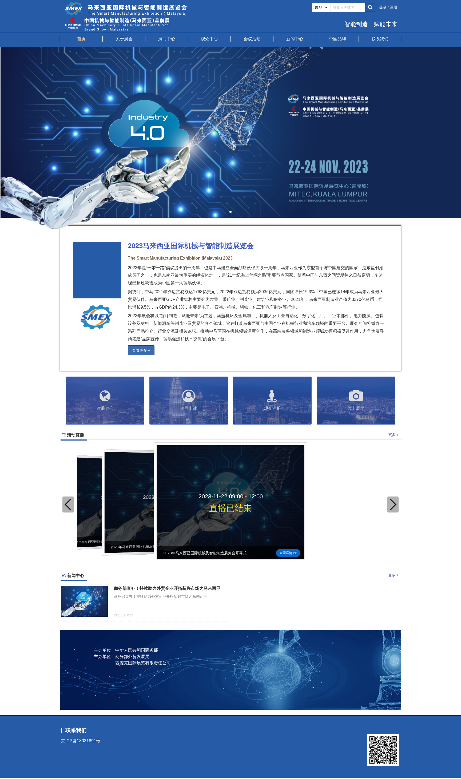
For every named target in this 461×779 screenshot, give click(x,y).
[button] (230, 212)
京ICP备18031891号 (80, 740)
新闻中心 (294, 39)
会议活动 (252, 39)
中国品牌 (337, 39)
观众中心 (209, 39)
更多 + (393, 435)
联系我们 (379, 39)
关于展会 (124, 39)
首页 (81, 39)
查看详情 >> (288, 553)
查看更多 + (141, 350)
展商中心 (166, 39)
